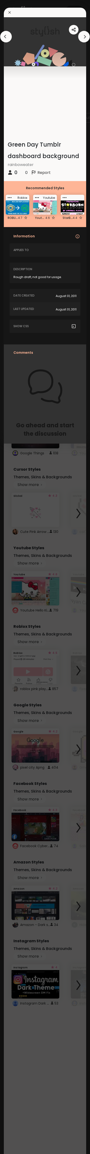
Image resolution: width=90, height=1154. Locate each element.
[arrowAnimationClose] (6, 37)
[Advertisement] (19, 577)
